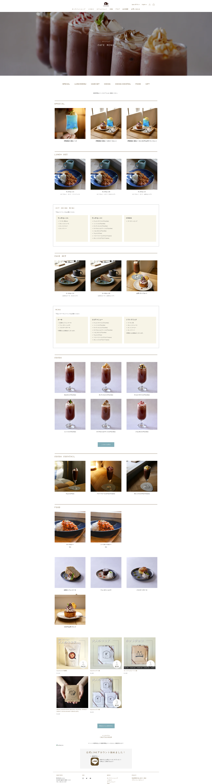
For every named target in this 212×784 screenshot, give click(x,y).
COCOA (107, 84)
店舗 (111, 9)
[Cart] (154, 4)
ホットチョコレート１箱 (130, 670)
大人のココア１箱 (95, 670)
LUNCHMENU (80, 84)
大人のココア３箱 (95, 709)
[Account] (150, 4)
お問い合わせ (135, 9)
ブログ (117, 9)
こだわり (91, 9)
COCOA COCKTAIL (123, 84)
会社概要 (125, 9)
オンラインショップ (78, 9)
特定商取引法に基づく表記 (139, 778)
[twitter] (87, 778)
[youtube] (90, 778)
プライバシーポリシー (138, 780)
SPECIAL (66, 84)
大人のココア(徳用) (61, 670)
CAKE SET (95, 84)
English (144, 4)
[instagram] (83, 778)
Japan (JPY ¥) (135, 4)
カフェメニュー (102, 9)
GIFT (148, 84)
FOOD (138, 84)
